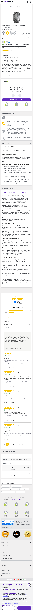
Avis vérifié (7, 356)
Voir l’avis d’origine (7, 367)
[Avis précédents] (4, 444)
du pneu (8, 188)
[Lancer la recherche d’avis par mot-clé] (30, 328)
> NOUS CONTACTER (5, 570)
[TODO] (19, 345)
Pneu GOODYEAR (24, 489)
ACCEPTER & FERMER (24, 608)
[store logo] (8, 2)
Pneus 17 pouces (20, 492)
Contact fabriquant (8, 452)
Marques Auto (14, 498)
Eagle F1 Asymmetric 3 (6, 499)
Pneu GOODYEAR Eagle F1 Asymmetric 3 (10, 489)
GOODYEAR (21, 498)
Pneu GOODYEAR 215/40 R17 (8, 492)
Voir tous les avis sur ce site (17, 307)
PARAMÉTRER (8, 608)
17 (26, 444)
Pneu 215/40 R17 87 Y (16, 486)
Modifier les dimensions (7, 29)
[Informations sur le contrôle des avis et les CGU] (25, 305)
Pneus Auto (8, 498)
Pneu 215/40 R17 (5, 486)
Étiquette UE (6, 144)
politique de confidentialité (11, 603)
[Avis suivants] (30, 444)
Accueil (2, 498)
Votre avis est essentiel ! (5, 573)
